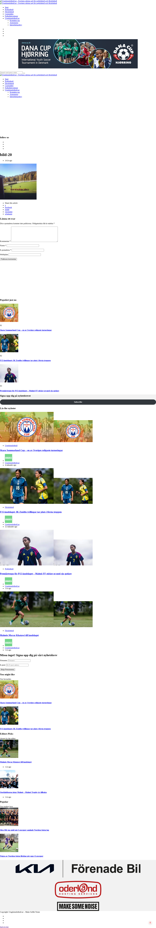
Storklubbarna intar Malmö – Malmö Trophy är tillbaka (23, 792)
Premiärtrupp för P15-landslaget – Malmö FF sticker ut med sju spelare (29, 391)
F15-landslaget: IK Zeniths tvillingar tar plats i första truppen (25, 360)
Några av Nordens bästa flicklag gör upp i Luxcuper (21, 856)
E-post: (2, 665)
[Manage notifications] (150, 923)
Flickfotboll (9, 507)
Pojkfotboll (9, 569)
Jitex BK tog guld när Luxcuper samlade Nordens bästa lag (24, 830)
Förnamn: (3, 660)
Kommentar (5, 241)
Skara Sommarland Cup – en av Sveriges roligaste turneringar (26, 330)
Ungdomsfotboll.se (12, 463)
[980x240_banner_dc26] (78, 68)
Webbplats (4, 254)
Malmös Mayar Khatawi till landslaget (19, 635)
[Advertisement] (78, 117)
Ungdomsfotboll (11, 446)
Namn (3, 245)
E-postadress (5, 250)
